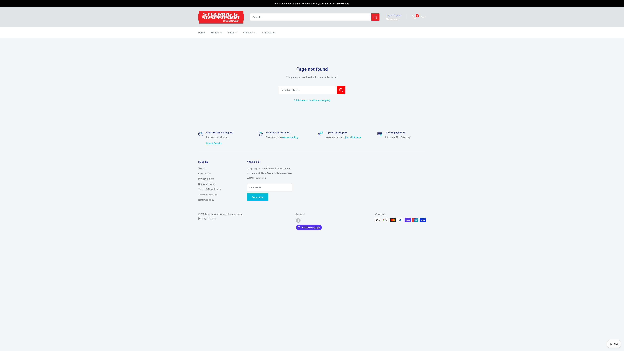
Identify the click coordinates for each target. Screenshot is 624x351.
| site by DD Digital (207, 218)
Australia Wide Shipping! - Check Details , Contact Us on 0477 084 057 (312, 3)
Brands (215, 32)
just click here (353, 137)
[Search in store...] (341, 90)
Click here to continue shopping (312, 100)
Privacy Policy (206, 178)
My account (392, 18)
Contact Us (268, 32)
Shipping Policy (207, 183)
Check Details (214, 143)
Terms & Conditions (209, 189)
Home (201, 32)
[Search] (375, 17)
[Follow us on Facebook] (298, 220)
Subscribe (258, 197)
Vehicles (248, 32)
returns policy (290, 137)
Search (202, 168)
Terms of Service (207, 194)
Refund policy (206, 199)
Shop (231, 32)
